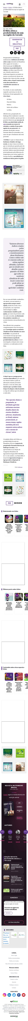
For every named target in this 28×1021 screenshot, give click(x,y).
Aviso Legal (14, 955)
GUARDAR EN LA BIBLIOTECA (17, 41)
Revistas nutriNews (14, 970)
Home (5, 7)
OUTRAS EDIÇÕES (14, 922)
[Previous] (13, 553)
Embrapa (20, 467)
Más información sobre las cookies (14, 964)
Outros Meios (14, 973)
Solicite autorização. (14, 1012)
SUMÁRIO (14, 898)
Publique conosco (14, 985)
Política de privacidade (14, 958)
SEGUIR (10, 842)
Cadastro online (14, 979)
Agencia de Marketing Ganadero (16, 1012)
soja (4, 124)
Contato (14, 988)
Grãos (10, 7)
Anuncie (14, 982)
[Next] (13, 574)
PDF (17, 48)
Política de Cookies (14, 961)
